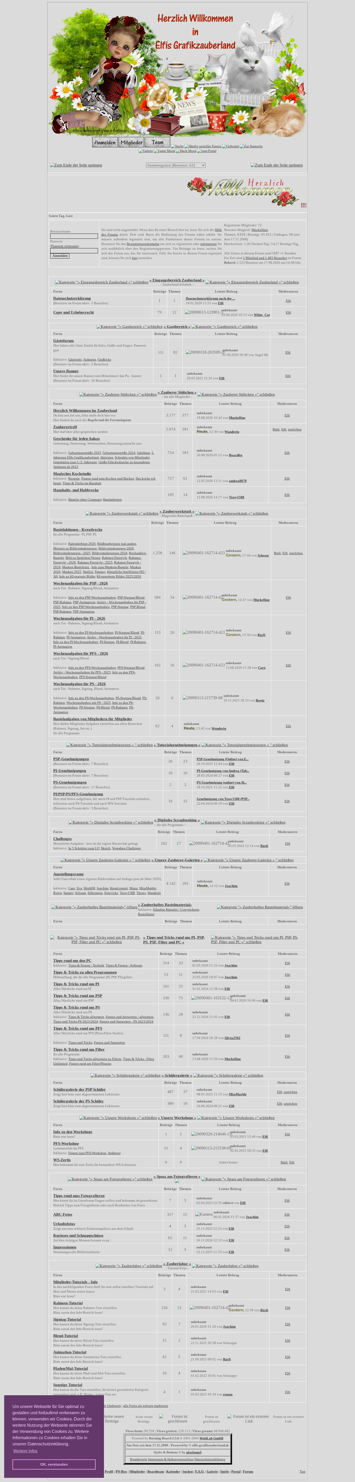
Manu (133, 888)
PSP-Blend (137, 607)
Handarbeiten (112, 499)
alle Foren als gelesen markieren (145, 1406)
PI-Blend (122, 642)
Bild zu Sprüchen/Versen (82, 558)
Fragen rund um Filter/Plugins (90, 1064)
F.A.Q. (199, 1471)
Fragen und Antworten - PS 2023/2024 (126, 1021)
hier (134, 258)
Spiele (224, 1471)
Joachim (102, 888)
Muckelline (260, 230)
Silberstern (95, 893)
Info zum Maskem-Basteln (109, 567)
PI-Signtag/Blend (127, 632)
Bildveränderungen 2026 (116, 548)
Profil (109, 1471)
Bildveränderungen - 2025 (71, 553)
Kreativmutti (119, 888)
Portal (236, 1471)
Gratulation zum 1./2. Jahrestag (75, 462)
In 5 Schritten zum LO (83, 848)
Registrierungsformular (143, 244)
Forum (248, 1471)
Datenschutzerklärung (209, 1459)
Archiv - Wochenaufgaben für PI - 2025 (114, 637)
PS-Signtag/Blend (128, 698)
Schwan (263, 555)
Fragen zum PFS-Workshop (87, 1153)
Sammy (68, 893)
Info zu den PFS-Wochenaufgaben (92, 668)
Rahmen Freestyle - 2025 (95, 562)
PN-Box (121, 1471)
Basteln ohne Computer (84, 499)
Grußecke (104, 359)
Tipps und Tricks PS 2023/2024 (75, 1021)
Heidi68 (89, 888)
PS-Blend (103, 707)
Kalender (173, 1471)
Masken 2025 (71, 572)
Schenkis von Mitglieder (132, 457)
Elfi (220, 303)
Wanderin (232, 432)
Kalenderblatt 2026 (82, 544)
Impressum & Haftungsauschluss (171, 1459)
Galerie (212, 1471)
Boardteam (155, 1471)
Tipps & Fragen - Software (124, 965)
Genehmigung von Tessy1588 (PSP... (223, 799)
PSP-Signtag (120, 607)
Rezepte (74, 478)
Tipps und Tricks (80, 1042)
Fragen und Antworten (109, 1042)
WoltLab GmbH (211, 1438)
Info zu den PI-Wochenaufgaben (90, 632)
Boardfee (235, 455)
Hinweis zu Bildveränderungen (75, 548)
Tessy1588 (236, 497)
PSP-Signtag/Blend (130, 597)
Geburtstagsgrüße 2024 (119, 453)
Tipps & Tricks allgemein (86, 1017)
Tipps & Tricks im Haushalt (82, 483)
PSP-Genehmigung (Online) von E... (223, 759)
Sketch (105, 848)
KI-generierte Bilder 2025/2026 (119, 576)
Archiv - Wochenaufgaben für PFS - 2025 (82, 672)
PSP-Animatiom (84, 602)
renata (228, 1394)
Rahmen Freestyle (114, 558)
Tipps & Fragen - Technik (86, 965)
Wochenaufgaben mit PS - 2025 (89, 703)
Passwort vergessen (64, 246)
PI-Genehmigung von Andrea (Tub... (223, 771)
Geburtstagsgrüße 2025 (84, 453)
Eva (79, 888)
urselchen (294, 429)
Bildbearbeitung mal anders (116, 544)
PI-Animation (76, 637)
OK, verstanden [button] (54, 1464)
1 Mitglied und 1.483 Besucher (265, 258)
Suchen (187, 1471)
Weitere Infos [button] (25, 1451)
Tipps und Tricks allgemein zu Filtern (94, 1059)
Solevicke (111, 893)
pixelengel (193, 1452)
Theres (141, 893)
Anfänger (114, 1153)
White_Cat (262, 315)
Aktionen (106, 457)
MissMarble (147, 888)
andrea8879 (238, 481)
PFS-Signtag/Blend (130, 668)
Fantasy (100, 572)
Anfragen (89, 359)
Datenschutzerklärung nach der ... (210, 298)
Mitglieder (137, 1471)
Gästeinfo (75, 359)
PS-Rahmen (119, 707)
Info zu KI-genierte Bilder (77, 576)
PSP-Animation (84, 611)
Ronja (260, 700)
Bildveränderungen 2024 (109, 553)
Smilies (88, 572)
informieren (208, 244)
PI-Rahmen (138, 642)
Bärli (276, 429)
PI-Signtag (107, 642)
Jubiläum (143, 453)
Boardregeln (138, 1459)
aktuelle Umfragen (108, 1406)
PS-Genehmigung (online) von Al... (222, 782)
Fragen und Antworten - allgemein (130, 1017)
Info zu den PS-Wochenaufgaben (91, 698)
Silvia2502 (232, 1038)
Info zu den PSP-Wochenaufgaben (92, 597)
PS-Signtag (87, 707)
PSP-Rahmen (62, 602)
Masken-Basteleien (76, 567)
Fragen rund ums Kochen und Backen (107, 478)
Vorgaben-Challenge (126, 848)
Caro (262, 668)
